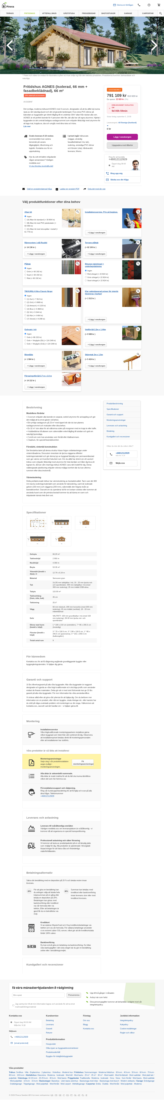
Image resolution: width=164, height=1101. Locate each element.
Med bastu (78, 1075)
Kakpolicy (124, 1024)
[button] (36, 523)
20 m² (87, 1075)
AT (79, 1095)
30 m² (100, 1075)
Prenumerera (73, 995)
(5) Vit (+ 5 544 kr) (34, 312)
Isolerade (60, 1075)
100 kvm (20, 1075)
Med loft (69, 1075)
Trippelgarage (29, 1084)
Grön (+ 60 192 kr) (34, 272)
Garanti (49, 1028)
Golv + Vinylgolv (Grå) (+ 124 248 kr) (42, 344)
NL (75, 1095)
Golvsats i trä (30, 329)
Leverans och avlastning (117, 425)
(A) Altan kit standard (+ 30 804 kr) (41, 220)
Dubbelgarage (16, 1084)
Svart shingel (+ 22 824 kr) (98, 280)
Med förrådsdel (121, 1075)
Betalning (110, 431)
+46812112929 (118, 159)
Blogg (85, 1024)
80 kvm (12, 1075)
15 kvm (35, 1081)
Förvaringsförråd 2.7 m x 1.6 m (38, 376)
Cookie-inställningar (128, 1028)
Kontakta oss (88, 1028)
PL (83, 1095)
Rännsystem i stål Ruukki (35, 243)
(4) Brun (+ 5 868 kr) (35, 309)
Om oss (86, 1020)
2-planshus (46, 1072)
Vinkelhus (56, 1072)
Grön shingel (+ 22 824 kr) (98, 277)
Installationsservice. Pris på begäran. (101, 212)
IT (64, 1095)
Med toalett (109, 1075)
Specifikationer (113, 409)
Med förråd (54, 1084)
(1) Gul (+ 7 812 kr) (35, 299)
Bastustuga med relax (89, 1081)
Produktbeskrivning (115, 403)
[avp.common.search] (160, 13)
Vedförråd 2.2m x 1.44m (95, 329)
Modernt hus (67, 1072)
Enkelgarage (149, 1081)
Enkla (98, 1084)
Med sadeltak (135, 1075)
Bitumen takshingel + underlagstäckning (94, 265)
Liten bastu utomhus (69, 1081)
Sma (112, 1078)
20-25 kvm (43, 1078)
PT (71, 1095)
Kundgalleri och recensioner (118, 436)
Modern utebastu (128, 1081)
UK (52, 1095)
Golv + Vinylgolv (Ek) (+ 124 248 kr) (41, 340)
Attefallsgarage (78, 1084)
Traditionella (85, 1078)
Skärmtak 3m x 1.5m (94, 355)
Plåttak (27, 264)
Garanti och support (115, 414)
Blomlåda (28, 355)
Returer (49, 1033)
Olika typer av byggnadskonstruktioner (62, 1048)
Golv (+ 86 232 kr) (34, 337)
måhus (20, 1072)
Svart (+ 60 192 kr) (34, 275)
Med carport (66, 1084)
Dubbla (105, 1084)
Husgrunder (51, 1044)
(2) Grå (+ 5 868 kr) (35, 302)
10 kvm (27, 1081)
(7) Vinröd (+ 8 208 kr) (36, 319)
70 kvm (151, 1072)
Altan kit (28, 212)
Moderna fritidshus (106, 1072)
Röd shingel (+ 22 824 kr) (97, 274)
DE (60, 1095)
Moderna (51, 1075)
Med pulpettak (16, 1081)
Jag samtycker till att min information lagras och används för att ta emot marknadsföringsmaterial (45, 1005)
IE (86, 1095)
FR (56, 1095)
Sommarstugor (90, 1072)
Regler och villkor (127, 1033)
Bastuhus (55, 1081)
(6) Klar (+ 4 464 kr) (35, 315)
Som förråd (126, 1078)
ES (67, 1095)
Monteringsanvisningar (116, 420)
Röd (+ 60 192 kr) (34, 278)
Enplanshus (35, 1072)
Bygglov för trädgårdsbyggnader (59, 1056)
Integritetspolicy (126, 1020)
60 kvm (143, 1072)
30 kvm (119, 1072)
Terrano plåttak (91, 243)
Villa (26, 1072)
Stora (118, 1078)
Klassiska (42, 1075)
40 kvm (127, 1072)
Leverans (50, 1024)
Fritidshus (78, 1072)
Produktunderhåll (53, 1052)
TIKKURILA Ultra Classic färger (38, 291)
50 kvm (135, 1072)
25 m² (93, 1075)
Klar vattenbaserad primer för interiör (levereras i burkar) (101, 292)
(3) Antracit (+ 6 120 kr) (36, 306)
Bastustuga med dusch (109, 1081)
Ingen (29, 216)
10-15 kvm (32, 1078)
